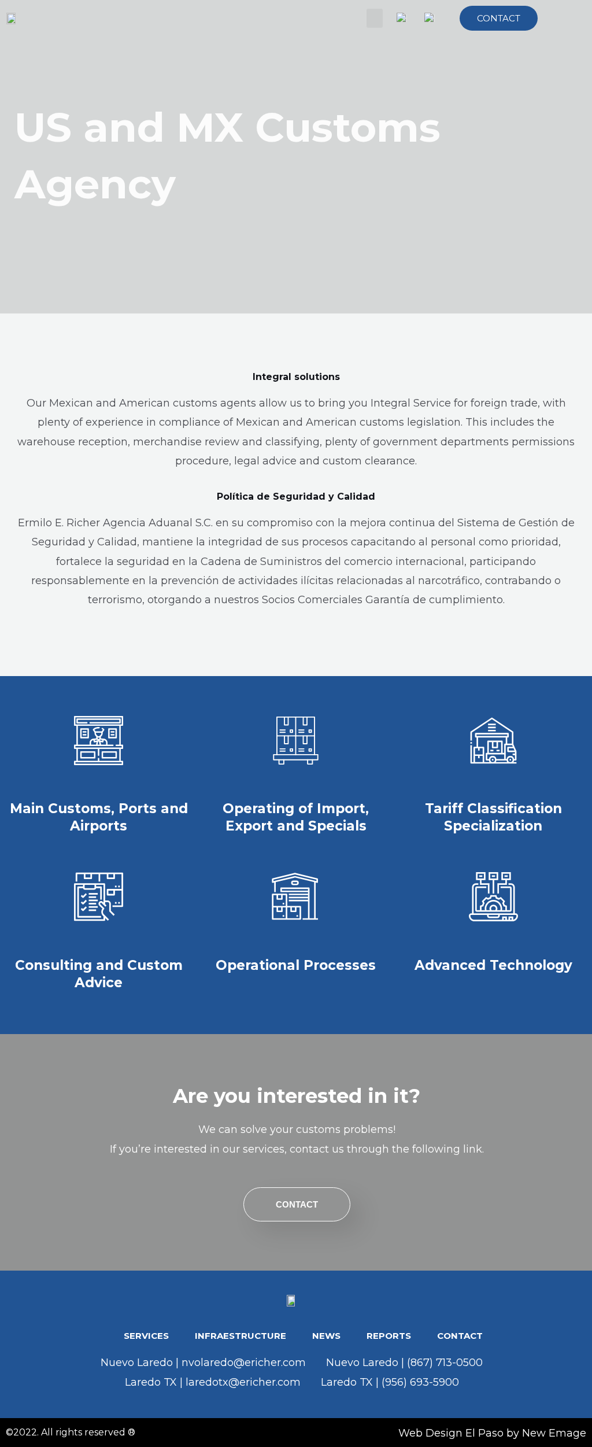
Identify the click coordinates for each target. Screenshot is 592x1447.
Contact (297, 1204)
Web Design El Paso (451, 1433)
